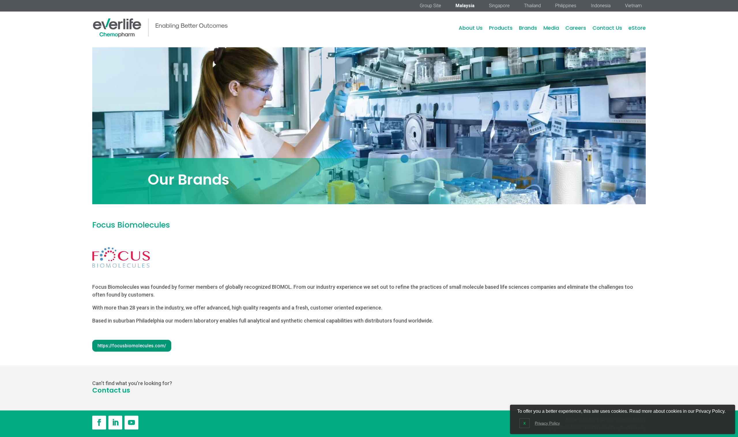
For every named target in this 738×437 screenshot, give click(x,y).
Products (501, 27)
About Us (471, 27)
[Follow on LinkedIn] (115, 423)
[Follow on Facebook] (99, 423)
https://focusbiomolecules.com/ (131, 345)
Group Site (430, 6)
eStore (637, 27)
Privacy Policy (547, 423)
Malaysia (465, 6)
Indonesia (601, 6)
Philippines (565, 6)
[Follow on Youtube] (131, 423)
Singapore (499, 6)
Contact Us (607, 27)
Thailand (532, 6)
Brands (528, 27)
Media (551, 27)
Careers (575, 27)
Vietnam (633, 6)
